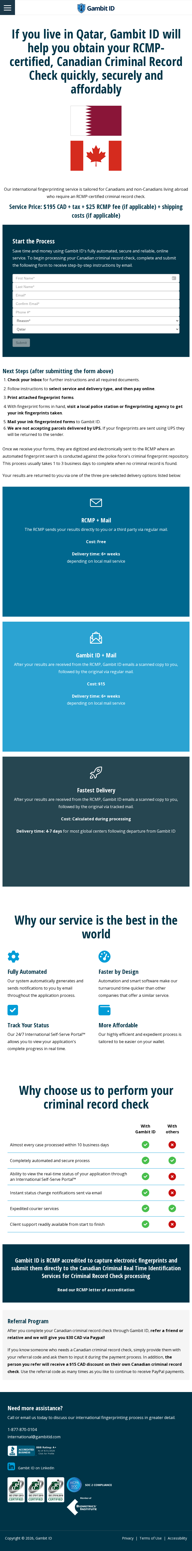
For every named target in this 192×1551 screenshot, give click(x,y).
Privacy (128, 1538)
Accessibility (177, 1538)
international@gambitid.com (34, 1437)
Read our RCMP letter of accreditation (96, 1290)
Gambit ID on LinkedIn (34, 1468)
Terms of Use (151, 1538)
